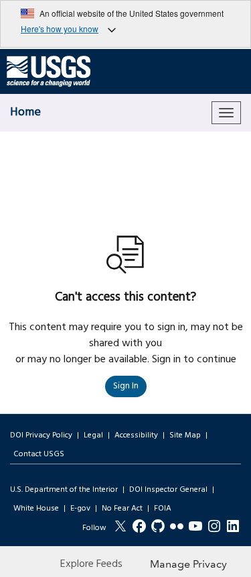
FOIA (162, 508)
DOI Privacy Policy (41, 435)
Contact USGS (38, 454)
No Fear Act (122, 508)
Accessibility (136, 435)
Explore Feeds (91, 564)
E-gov (80, 508)
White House (36, 508)
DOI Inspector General (168, 489)
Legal (93, 435)
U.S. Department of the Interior (64, 489)
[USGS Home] (48, 72)
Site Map (185, 435)
